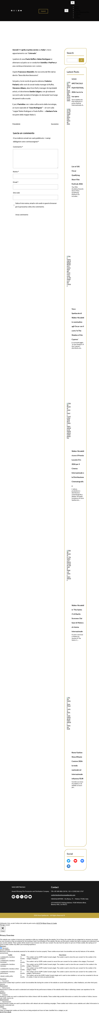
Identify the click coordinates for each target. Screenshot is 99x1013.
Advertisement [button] (4, 1000)
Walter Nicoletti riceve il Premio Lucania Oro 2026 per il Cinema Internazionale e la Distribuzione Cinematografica (78, 468)
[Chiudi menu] (73, 2)
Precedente (16, 124)
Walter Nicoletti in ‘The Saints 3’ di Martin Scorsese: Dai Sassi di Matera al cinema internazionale (78, 618)
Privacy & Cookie (52, 923)
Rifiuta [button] (44, 923)
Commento (18, 147)
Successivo (54, 124)
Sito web (16, 193)
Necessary (5, 948)
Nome (16, 172)
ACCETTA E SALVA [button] (5, 1012)
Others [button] (2, 1006)
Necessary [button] (3, 946)
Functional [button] (3, 979)
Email (15, 182)
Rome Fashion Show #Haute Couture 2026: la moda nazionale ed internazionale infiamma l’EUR (77, 766)
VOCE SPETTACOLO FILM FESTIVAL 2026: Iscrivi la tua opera (78, 87)
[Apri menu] (66, 10)
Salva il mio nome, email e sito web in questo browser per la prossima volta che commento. (36, 205)
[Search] (81, 60)
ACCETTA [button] (39, 923)
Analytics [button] (2, 993)
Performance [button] (4, 986)
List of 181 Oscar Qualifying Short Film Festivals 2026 (77, 175)
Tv (63, 34)
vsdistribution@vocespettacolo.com (63, 895)
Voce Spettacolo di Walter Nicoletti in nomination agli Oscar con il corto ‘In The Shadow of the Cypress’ (78, 324)
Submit (43, 11)
